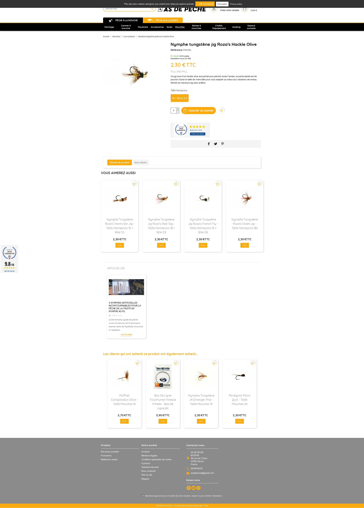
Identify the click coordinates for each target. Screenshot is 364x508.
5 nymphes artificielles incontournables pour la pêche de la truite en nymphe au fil (125, 307)
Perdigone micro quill (239, 400)
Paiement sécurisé (150, 467)
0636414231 (196, 468)
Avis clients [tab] (141, 162)
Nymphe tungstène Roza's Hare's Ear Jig (120, 226)
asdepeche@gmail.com (202, 473)
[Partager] (209, 144)
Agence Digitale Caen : (196, 506)
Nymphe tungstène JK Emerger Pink (201, 400)
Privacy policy (236, 4)
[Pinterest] (222, 144)
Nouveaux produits (110, 451)
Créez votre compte (229, 10)
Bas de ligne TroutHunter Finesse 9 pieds (162, 402)
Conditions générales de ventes (156, 459)
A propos (145, 463)
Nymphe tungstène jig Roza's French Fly (203, 226)
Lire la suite (126, 334)
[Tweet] (215, 144)
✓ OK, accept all (205, 4)
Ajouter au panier (201, 110)
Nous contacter (148, 471)
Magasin (145, 479)
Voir (120, 245)
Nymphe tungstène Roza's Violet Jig (245, 224)
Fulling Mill (179, 71)
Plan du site (146, 475)
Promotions (106, 455)
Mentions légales (149, 455)
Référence (176, 50)
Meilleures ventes (109, 459)
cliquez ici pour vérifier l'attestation (207, 496)
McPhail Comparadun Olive (124, 400)
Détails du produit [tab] (120, 162)
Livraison (145, 451)
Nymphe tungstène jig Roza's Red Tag (161, 226)
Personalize (222, 4)
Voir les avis (198, 134)
